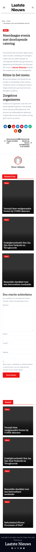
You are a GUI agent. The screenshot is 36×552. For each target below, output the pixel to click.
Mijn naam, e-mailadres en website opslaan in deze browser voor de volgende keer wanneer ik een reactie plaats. (18, 367)
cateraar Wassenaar (19, 67)
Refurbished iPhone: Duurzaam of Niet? (14, 523)
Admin (21, 166)
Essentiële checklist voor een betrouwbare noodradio (17, 283)
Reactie (6, 305)
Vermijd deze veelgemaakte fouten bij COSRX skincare (17, 209)
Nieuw (6, 30)
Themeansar (18, 540)
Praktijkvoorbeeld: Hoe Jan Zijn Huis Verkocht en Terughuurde (17, 245)
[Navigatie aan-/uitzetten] (4, 7)
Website (5, 352)
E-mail (5, 343)
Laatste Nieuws (18, 7)
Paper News (27, 537)
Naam (5, 334)
